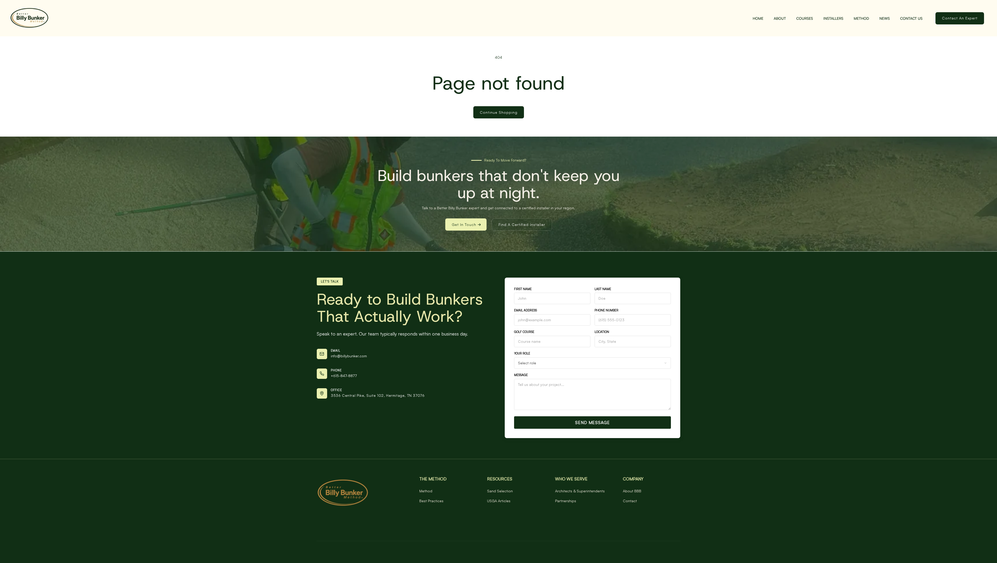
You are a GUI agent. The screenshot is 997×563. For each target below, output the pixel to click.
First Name (523, 289)
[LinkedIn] (319, 528)
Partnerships (565, 501)
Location (602, 332)
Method (425, 491)
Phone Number (606, 310)
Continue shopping (498, 112)
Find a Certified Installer (521, 224)
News (884, 18)
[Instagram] (330, 528)
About (780, 18)
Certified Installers (434, 517)
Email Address (525, 310)
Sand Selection (500, 491)
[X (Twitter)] (341, 528)
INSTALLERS (833, 18)
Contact (630, 501)
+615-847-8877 (344, 375)
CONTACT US (911, 18)
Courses (804, 18)
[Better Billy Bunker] (360, 493)
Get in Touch (464, 224)
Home (758, 18)
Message (521, 375)
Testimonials (565, 517)
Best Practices (431, 501)
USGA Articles (498, 501)
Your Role (522, 353)
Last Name (603, 289)
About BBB (632, 491)
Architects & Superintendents (580, 491)
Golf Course (524, 332)
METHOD (861, 18)
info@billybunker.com (349, 356)
